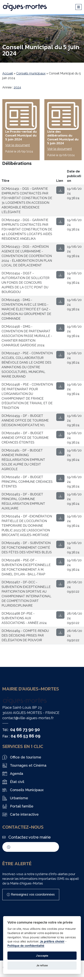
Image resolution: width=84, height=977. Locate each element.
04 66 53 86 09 (25, 735)
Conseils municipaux (31, 73)
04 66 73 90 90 (25, 729)
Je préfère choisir (52, 941)
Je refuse (42, 965)
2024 (17, 87)
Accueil (7, 73)
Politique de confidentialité (25, 945)
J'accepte (42, 955)
